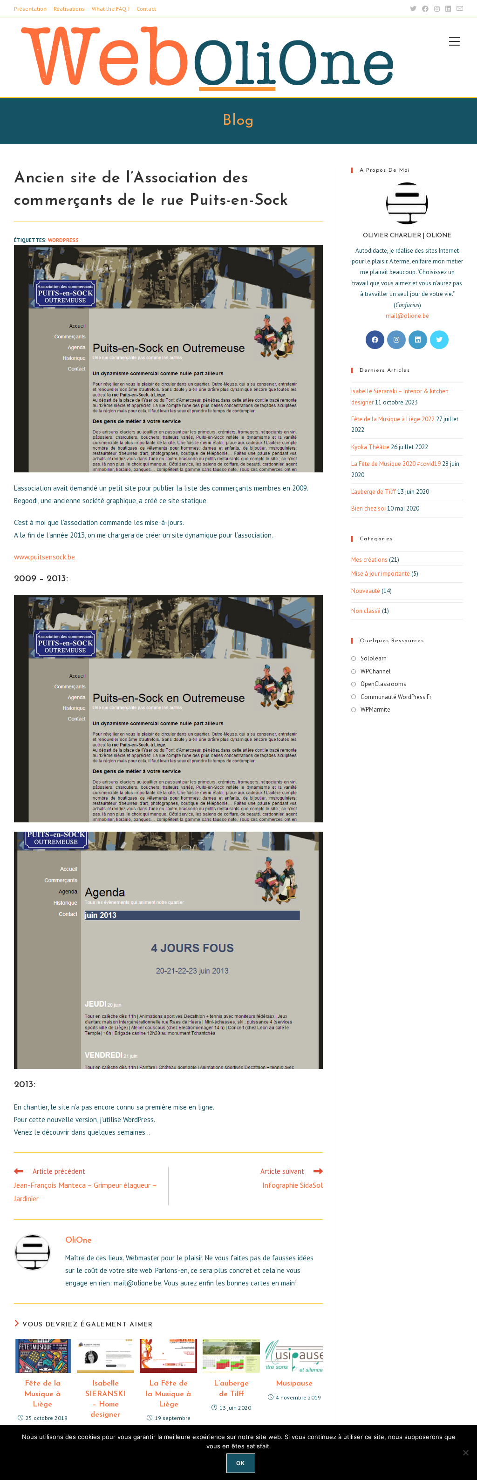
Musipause (294, 1383)
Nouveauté (365, 591)
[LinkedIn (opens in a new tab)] (448, 8)
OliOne (78, 1241)
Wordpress (63, 240)
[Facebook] (375, 339)
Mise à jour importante (380, 574)
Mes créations (369, 560)
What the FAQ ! (110, 8)
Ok (240, 1463)
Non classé (366, 611)
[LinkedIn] (418, 339)
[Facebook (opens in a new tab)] (425, 8)
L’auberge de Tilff (231, 1389)
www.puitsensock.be (44, 556)
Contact (146, 8)
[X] (439, 339)
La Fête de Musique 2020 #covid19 (396, 464)
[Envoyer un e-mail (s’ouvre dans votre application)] (458, 8)
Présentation (30, 8)
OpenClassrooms (383, 684)
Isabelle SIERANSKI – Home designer (105, 1399)
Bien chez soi (368, 508)
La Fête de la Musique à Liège (168, 1394)
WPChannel (376, 671)
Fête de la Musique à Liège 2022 (393, 419)
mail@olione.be (407, 316)
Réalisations (69, 8)
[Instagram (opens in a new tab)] (437, 8)
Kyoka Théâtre (370, 447)
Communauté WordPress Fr (396, 697)
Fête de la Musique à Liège (42, 1394)
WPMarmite (375, 709)
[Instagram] (396, 339)
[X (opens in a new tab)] (413, 8)
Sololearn (374, 658)
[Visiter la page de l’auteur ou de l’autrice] (32, 1251)
